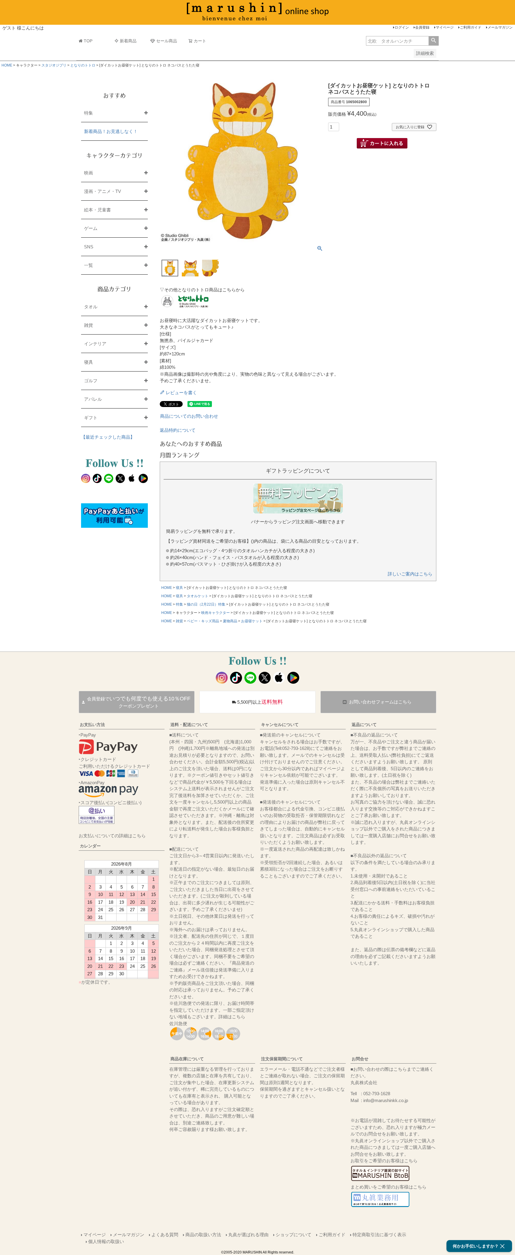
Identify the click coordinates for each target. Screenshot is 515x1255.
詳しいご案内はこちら (410, 573)
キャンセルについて (280, 724)
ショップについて (293, 1234)
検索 (433, 40)
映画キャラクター (215, 613)
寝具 (179, 588)
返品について (364, 724)
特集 (179, 604)
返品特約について (178, 430)
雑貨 (179, 621)
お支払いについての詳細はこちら (112, 835)
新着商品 (128, 40)
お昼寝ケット (252, 621)
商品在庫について (187, 1058)
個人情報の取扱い (106, 1241)
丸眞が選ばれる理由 (248, 1234)
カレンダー (90, 846)
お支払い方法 (92, 724)
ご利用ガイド (470, 27)
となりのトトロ (82, 65)
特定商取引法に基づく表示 (379, 1234)
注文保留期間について (282, 1058)
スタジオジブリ (53, 65)
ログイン (402, 27)
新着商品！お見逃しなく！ (111, 131)
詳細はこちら (231, 1016)
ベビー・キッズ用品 (203, 621)
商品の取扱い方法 (203, 1234)
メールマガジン (500, 27)
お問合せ (360, 1058)
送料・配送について (189, 724)
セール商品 (166, 40)
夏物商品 (230, 621)
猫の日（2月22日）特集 (206, 604)
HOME (6, 65)
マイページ (445, 27)
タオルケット (197, 596)
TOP (88, 40)
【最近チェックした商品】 (108, 437)
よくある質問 (164, 1234)
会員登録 (422, 27)
